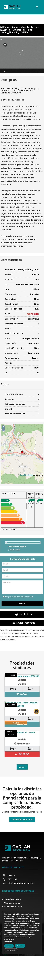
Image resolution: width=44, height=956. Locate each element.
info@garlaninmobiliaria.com (21, 883)
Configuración (10, 950)
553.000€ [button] (22, 694)
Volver (22, 766)
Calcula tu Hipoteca (22, 819)
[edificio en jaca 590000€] (22, 704)
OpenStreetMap (26, 475)
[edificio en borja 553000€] (22, 676)
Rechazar (20, 946)
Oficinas (11, 875)
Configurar (8, 941)
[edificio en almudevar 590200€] (22, 734)
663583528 (15, 549)
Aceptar (8, 946)
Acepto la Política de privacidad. (19, 597)
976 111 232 (12, 879)
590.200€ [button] (23, 754)
